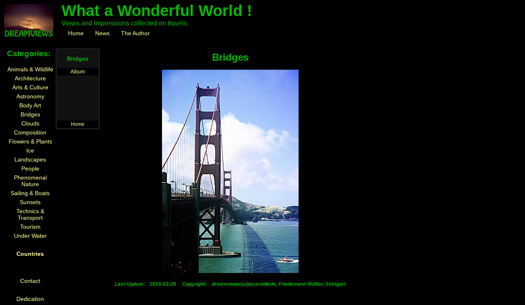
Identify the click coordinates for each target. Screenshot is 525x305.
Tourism (30, 226)
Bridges (30, 114)
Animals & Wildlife (30, 69)
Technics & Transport (30, 214)
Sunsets (30, 202)
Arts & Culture (30, 87)
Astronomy (30, 96)
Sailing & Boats (30, 193)
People (30, 168)
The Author (135, 33)
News (102, 33)
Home (76, 33)
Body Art (30, 105)
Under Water (30, 235)
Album (78, 72)
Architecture (30, 78)
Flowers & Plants (30, 141)
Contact (30, 281)
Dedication (30, 299)
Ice (30, 150)
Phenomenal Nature (30, 180)
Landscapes (30, 159)
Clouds (30, 123)
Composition (30, 132)
